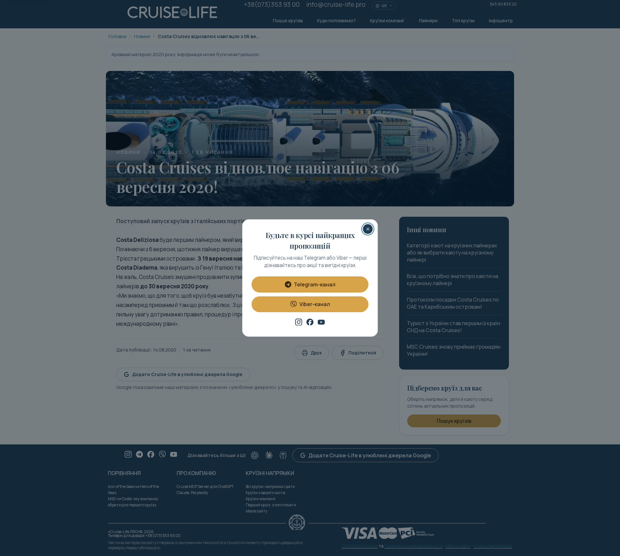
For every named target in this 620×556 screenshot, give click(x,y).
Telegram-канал (315, 284)
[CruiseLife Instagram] (298, 322)
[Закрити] (368, 229)
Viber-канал (314, 304)
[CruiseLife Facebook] (310, 322)
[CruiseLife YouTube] (321, 322)
